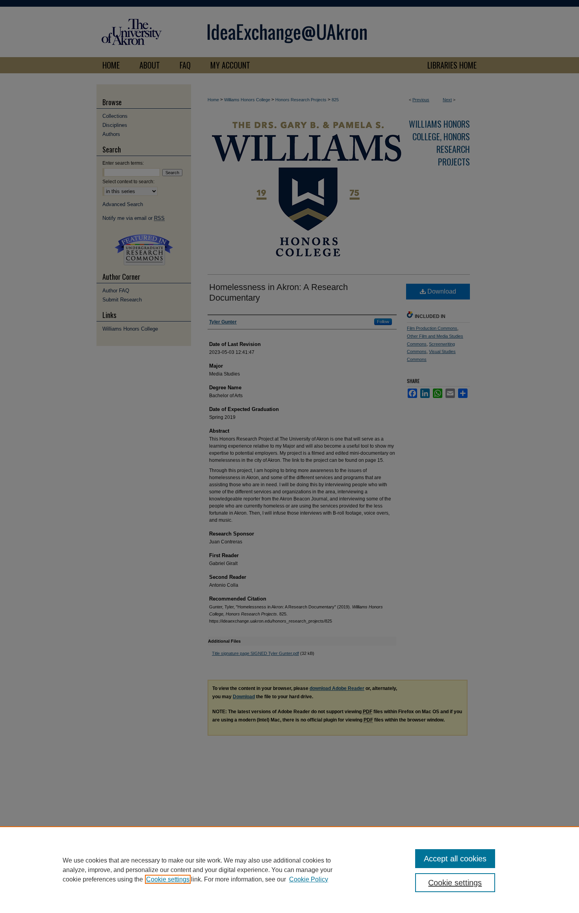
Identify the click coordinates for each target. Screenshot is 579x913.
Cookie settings (167, 879)
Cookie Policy (308, 879)
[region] (289, 869)
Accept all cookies (455, 858)
